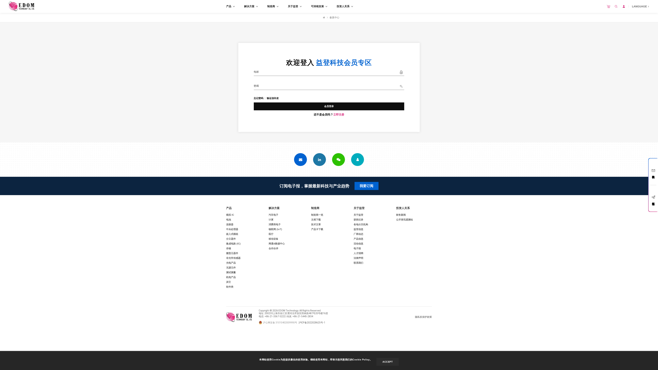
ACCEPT (387, 361)
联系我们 (358, 262)
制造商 (271, 6)
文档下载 (316, 219)
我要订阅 (366, 186)
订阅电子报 (653, 200)
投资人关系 (343, 6)
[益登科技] (21, 6)
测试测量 (231, 272)
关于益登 (293, 6)
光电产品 (231, 262)
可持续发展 (317, 6)
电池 (228, 219)
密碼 (256, 85)
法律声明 (358, 258)
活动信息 (358, 243)
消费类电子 (275, 224)
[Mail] (300, 159)
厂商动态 (358, 234)
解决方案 (249, 6)
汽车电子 (273, 214)
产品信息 (358, 238)
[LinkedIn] (319, 159)
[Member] (357, 159)
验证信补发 (273, 98)
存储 (228, 248)
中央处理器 (232, 229)
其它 (228, 282)
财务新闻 (401, 214)
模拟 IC (230, 214)
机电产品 (231, 277)
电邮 (256, 71)
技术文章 (316, 224)
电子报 (357, 248)
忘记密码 (258, 98)
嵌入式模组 (232, 234)
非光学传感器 (233, 258)
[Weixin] (338, 159)
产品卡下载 (317, 229)
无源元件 (231, 267)
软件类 (229, 286)
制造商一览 (317, 214)
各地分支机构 (361, 224)
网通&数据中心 (277, 243)
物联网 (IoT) (275, 229)
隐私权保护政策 (423, 317)
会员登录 (329, 106)
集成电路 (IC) (233, 243)
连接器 (229, 224)
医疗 (271, 234)
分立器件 (231, 238)
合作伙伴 (273, 248)
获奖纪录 (358, 219)
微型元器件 (232, 253)
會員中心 (334, 17)
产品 (228, 6)
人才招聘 (358, 253)
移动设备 (273, 238)
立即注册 (338, 114)
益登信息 (358, 229)
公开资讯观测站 (404, 219)
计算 (271, 219)
